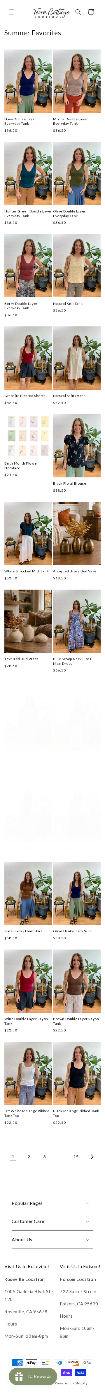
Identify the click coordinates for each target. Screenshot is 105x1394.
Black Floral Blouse (69, 483)
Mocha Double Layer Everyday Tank (70, 121)
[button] (11, 12)
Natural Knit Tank (68, 303)
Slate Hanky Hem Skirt (23, 931)
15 (76, 1156)
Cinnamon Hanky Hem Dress (23, 759)
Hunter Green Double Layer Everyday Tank (28, 213)
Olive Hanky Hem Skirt (72, 931)
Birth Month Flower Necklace (21, 465)
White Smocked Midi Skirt (26, 571)
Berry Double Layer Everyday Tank (21, 305)
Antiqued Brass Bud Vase (75, 571)
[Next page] (91, 1156)
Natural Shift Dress (69, 395)
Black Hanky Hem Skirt (72, 849)
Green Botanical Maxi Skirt (76, 757)
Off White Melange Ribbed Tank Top (26, 1113)
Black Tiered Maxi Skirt (24, 849)
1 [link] (13, 1156)
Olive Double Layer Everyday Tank (69, 213)
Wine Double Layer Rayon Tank (26, 1021)
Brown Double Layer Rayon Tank (76, 1021)
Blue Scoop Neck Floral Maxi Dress (72, 661)
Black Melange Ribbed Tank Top (76, 1113)
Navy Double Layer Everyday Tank (20, 121)
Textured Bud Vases (21, 659)
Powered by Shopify (71, 1383)
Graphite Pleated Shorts (25, 395)
